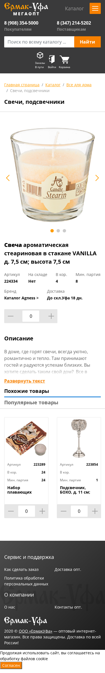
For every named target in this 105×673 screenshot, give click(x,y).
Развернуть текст (24, 381)
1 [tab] (52, 230)
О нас (9, 607)
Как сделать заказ (21, 569)
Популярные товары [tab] (31, 402)
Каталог (52, 84)
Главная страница (21, 84)
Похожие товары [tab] (26, 391)
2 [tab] (58, 230)
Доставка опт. (68, 569)
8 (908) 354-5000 (21, 23)
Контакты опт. (68, 607)
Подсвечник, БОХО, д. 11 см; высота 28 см (75, 492)
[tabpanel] (52, 174)
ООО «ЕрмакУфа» (35, 631)
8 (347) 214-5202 (74, 23)
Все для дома (79, 84)
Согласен (11, 665)
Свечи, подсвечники (30, 90)
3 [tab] (64, 230)
